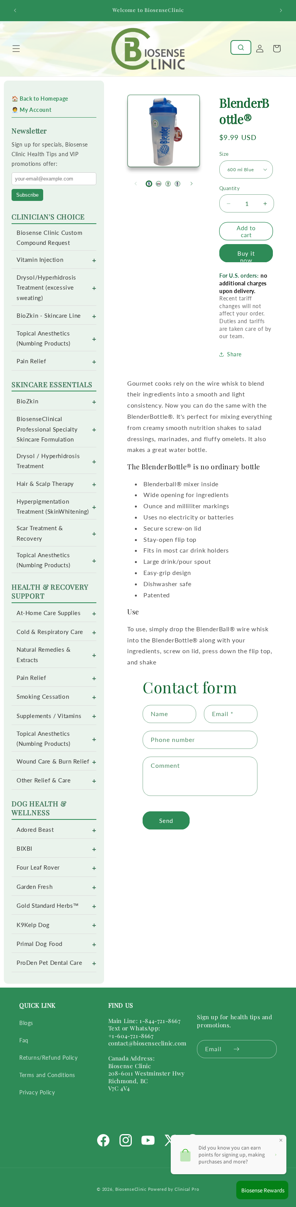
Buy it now (246, 256)
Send (166, 820)
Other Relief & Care (44, 780)
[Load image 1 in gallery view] (149, 184)
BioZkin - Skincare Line (49, 315)
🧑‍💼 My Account (31, 109)
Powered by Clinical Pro (173, 1189)
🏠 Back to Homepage (40, 98)
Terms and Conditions (47, 1075)
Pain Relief (31, 361)
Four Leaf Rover (38, 867)
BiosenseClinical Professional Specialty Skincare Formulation (47, 429)
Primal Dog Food (39, 944)
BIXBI (24, 848)
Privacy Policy (37, 1092)
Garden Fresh (34, 886)
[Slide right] (191, 183)
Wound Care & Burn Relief (53, 761)
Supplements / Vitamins (49, 716)
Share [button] (234, 354)
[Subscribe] (236, 1049)
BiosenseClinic (130, 1189)
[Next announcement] (280, 10)
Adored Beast (35, 829)
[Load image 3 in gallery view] (168, 184)
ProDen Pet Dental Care (49, 962)
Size (224, 154)
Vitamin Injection (40, 259)
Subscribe (27, 195)
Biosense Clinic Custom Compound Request (49, 237)
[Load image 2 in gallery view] (158, 184)
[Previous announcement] (15, 10)
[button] (16, 48)
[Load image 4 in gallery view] (177, 184)
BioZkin (27, 401)
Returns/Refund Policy (48, 1057)
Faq (24, 1040)
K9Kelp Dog (33, 925)
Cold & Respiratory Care (50, 632)
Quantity (229, 188)
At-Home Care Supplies (49, 613)
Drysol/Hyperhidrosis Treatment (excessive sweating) (46, 287)
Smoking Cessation (43, 696)
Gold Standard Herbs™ (48, 905)
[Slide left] (135, 183)
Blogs (26, 1023)
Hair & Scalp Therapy (45, 483)
